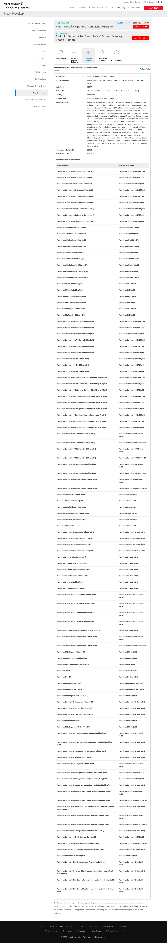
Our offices (96, 931)
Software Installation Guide (35, 100)
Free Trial (153, 8)
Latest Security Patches (60, 59)
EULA (52, 926)
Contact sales (81, 931)
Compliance (92, 926)
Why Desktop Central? (37, 24)
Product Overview (39, 30)
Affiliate (145, 2)
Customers (136, 8)
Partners (138, 2)
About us (41, 926)
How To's (42, 37)
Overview (72, 8)
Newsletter (67, 931)
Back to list (146, 69)
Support (125, 8)
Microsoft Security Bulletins (74, 60)
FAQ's (43, 51)
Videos (43, 65)
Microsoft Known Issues (36, 86)
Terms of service (65, 926)
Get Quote (115, 8)
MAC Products (116, 60)
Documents (102, 8)
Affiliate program (52, 931)
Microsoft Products (88, 59)
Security (79, 926)
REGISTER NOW (141, 26)
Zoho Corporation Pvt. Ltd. (78, 937)
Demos (92, 8)
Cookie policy (123, 926)
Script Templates (39, 79)
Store (132, 2)
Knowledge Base (39, 44)
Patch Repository (39, 93)
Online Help (41, 58)
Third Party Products (102, 59)
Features (81, 8)
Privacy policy (107, 926)
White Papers (40, 72)
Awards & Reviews (38, 107)
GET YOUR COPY (140, 38)
